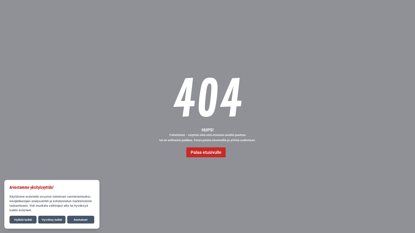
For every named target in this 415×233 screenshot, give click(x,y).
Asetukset (81, 219)
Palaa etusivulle (206, 152)
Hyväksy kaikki (52, 219)
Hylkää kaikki (23, 219)
